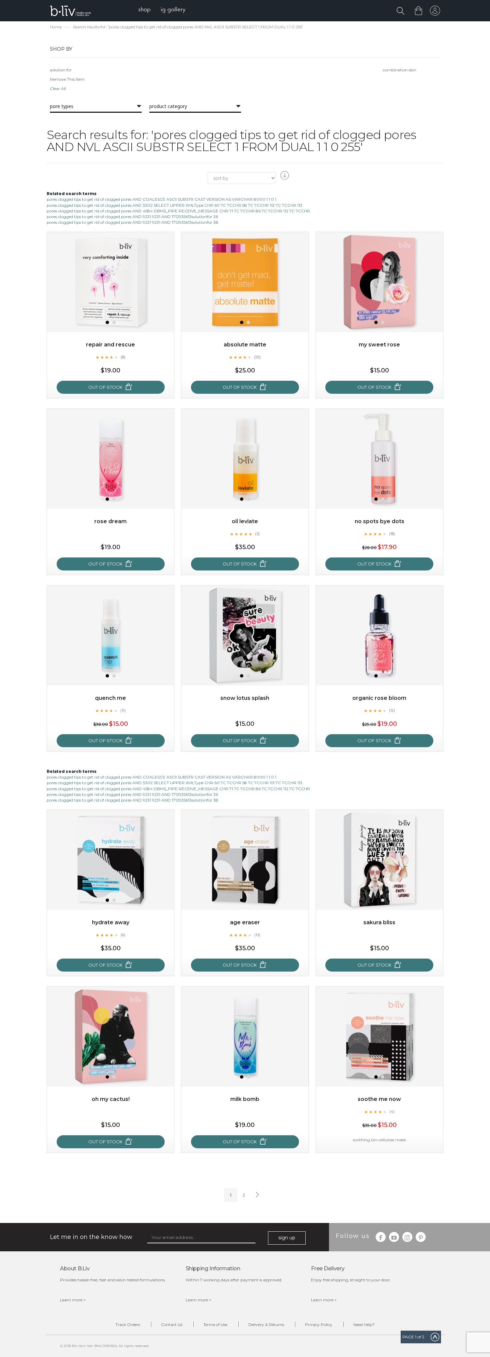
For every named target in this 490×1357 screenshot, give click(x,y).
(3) (257, 533)
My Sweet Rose (379, 344)
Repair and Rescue (110, 344)
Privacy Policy (318, 1324)
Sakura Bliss (379, 922)
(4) (392, 1111)
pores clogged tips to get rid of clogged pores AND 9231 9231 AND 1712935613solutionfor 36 (132, 216)
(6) (123, 935)
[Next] (256, 1195)
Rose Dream (110, 521)
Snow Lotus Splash (244, 698)
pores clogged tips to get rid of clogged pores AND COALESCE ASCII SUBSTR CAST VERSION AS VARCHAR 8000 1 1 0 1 (161, 199)
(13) (257, 935)
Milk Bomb (244, 1099)
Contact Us (171, 1324)
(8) (123, 357)
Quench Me (110, 698)
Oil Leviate (245, 521)
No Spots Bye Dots (379, 521)
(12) (392, 710)
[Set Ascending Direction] (284, 177)
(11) (123, 710)
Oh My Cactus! (111, 1099)
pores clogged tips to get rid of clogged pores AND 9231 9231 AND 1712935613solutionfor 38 (132, 222)
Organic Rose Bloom (379, 698)
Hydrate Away (110, 922)
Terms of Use (215, 1324)
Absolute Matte (245, 344)
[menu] (161, 10)
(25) (257, 357)
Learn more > (73, 1299)
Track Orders (127, 1324)
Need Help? (364, 1324)
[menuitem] (144, 10)
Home (56, 26)
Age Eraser (245, 922)
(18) (392, 533)
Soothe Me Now (379, 1099)
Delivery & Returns (266, 1324)
